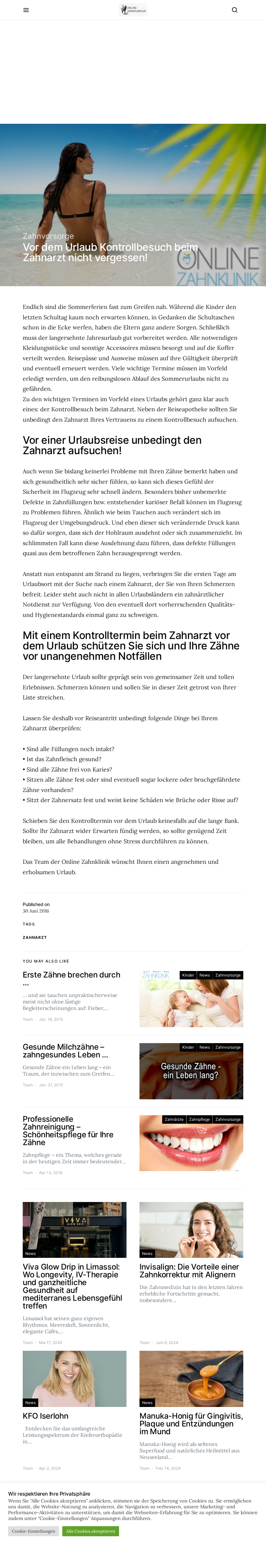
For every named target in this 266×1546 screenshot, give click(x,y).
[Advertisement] (133, 78)
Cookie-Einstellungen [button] (33, 1531)
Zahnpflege (199, 1119)
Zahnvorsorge (48, 236)
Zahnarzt (35, 937)
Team (28, 1019)
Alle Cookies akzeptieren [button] (90, 1531)
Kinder (188, 975)
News (205, 975)
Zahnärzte (174, 1119)
